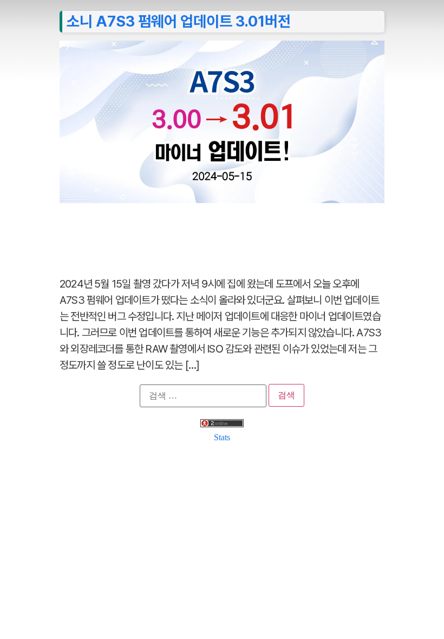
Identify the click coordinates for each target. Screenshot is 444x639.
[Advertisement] (222, 234)
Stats (222, 437)
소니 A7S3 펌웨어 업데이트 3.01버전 (179, 21)
